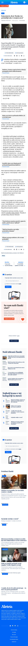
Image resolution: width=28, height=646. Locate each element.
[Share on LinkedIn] (16, 55)
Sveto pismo (5, 504)
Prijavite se (8, 286)
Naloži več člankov (14, 384)
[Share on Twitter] (19, 55)
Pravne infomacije (14, 637)
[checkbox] (5, 449)
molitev (4, 476)
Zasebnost (14, 641)
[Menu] (5, 2)
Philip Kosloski (15, 20)
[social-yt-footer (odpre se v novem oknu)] (10, 626)
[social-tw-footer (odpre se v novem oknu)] (15, 626)
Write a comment (14, 340)
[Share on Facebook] (14, 55)
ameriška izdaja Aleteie (12, 213)
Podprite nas (3, 5)
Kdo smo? (14, 634)
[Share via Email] (21, 55)
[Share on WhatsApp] (23, 55)
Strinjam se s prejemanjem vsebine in (13, 283)
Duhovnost (3, 10)
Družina (4, 524)
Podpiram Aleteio (8, 318)
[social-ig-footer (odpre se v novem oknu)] (17, 626)
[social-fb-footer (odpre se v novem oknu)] (12, 626)
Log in (18, 335)
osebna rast (5, 549)
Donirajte (14, 632)
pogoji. (20, 283)
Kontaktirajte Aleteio (14, 639)
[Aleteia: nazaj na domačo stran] (14, 2)
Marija (3, 255)
